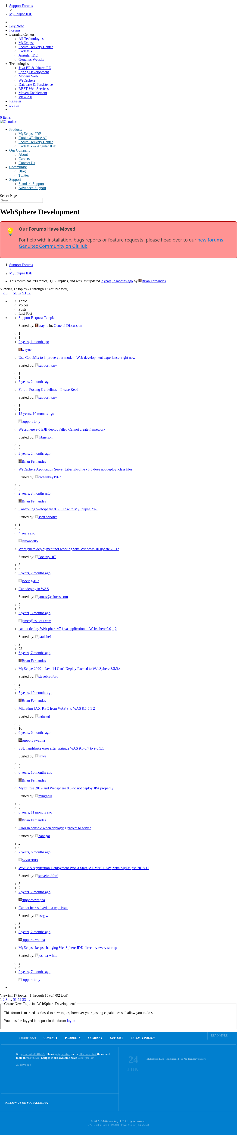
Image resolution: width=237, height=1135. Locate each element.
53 (24, 293)
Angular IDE (28, 55)
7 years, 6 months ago (34, 852)
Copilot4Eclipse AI (33, 138)
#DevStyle (33, 1057)
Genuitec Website (31, 59)
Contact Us (27, 163)
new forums (210, 240)
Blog (22, 171)
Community (18, 167)
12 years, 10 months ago (36, 414)
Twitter (24, 175)
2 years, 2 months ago (117, 281)
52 (19, 293)
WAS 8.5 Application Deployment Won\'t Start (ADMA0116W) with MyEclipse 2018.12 (84, 868)
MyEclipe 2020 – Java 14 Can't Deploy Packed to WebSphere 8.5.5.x (70, 669)
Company (95, 1038)
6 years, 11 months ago (35, 812)
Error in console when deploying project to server (55, 828)
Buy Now (16, 26)
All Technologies (31, 39)
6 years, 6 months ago (34, 732)
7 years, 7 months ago (34, 892)
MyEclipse (26, 43)
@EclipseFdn (86, 1057)
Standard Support (31, 184)
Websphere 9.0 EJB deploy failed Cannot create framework (62, 429)
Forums (14, 30)
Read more (219, 1035)
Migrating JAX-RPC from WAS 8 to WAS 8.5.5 (54, 708)
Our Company (19, 150)
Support (15, 179)
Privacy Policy (143, 1038)
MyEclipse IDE (30, 134)
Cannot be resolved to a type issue (43, 908)
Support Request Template (38, 318)
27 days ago (23, 1064)
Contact (50, 1038)
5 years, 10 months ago (35, 693)
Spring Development (34, 72)
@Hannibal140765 (33, 1054)
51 (15, 293)
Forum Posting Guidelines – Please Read (48, 389)
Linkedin (110, 1102)
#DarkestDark (88, 1054)
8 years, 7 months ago (34, 972)
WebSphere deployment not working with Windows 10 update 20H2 (69, 549)
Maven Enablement (33, 93)
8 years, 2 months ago (34, 382)
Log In (14, 105)
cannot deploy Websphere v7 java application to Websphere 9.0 (65, 629)
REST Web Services (34, 89)
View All (25, 97)
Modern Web (28, 76)
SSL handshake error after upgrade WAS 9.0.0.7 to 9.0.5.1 (61, 748)
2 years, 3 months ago (34, 493)
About (23, 154)
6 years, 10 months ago (35, 772)
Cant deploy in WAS (34, 589)
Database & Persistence (36, 84)
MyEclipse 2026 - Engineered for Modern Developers (176, 1058)
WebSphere (27, 80)
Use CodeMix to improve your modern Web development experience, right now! (78, 357)
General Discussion (68, 325)
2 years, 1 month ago (34, 342)
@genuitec (63, 1054)
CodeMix (25, 51)
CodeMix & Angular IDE (37, 146)
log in (71, 1021)
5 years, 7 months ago (34, 653)
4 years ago (27, 533)
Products (15, 129)
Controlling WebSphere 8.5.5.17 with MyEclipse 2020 (58, 509)
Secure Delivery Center (36, 47)
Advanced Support (32, 188)
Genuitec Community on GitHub (53, 246)
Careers (24, 159)
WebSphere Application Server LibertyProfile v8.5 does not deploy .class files (75, 469)
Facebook (100, 1102)
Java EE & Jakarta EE (35, 68)
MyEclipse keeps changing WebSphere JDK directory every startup (68, 948)
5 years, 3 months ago (34, 613)
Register (15, 101)
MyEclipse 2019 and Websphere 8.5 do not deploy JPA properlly (66, 788)
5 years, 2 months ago (34, 573)
